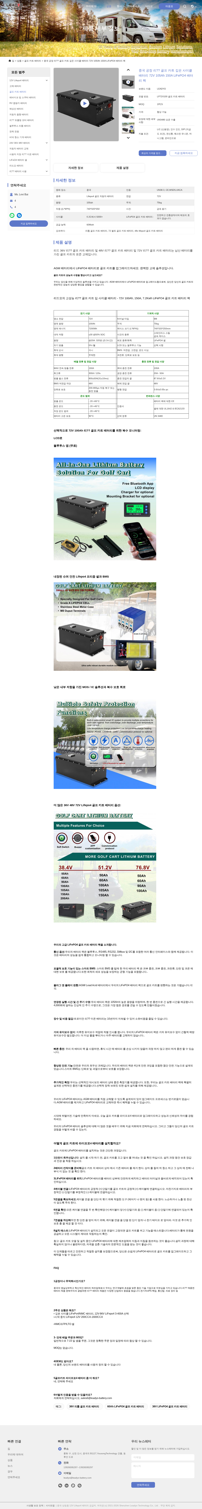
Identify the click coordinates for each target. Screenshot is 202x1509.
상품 (108, 6)
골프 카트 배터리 (32, 61)
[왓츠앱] (12, 215)
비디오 (149, 6)
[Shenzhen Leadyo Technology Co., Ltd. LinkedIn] (66, 1486)
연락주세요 (133, 6)
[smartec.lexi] (79, 1486)
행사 (119, 6)
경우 (10, 1471)
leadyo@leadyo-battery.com (78, 1477)
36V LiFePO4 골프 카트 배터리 (169, 1406)
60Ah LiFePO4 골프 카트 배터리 (125, 1406)
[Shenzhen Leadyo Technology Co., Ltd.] (14, 6)
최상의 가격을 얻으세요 (153, 153)
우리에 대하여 (93, 6)
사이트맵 (50, 1505)
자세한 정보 (75, 167)
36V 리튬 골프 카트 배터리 (84, 1406)
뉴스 (10, 1465)
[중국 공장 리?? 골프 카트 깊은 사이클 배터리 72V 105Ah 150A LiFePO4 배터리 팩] (86, 104)
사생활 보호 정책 (35, 1505)
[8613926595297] (73, 1486)
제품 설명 (122, 167)
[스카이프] (19, 215)
